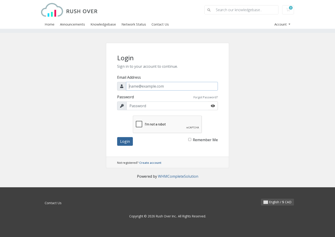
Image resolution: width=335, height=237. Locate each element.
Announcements (72, 24)
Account (281, 24)
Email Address (129, 77)
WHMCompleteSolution (178, 176)
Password (125, 96)
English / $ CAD (279, 202)
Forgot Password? (205, 97)
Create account (150, 163)
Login (125, 141)
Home (49, 24)
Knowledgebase (103, 24)
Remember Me (205, 139)
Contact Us (160, 24)
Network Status (133, 24)
